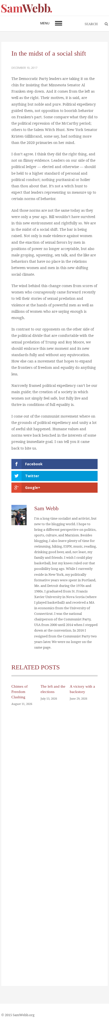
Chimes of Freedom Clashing (19, 691)
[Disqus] (54, 783)
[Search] (104, 24)
